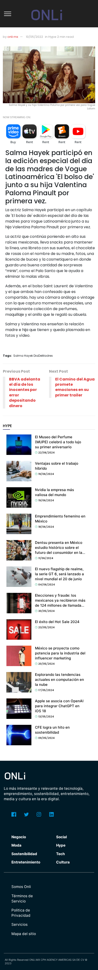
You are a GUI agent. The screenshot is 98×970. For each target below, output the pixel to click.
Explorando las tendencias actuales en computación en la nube (59, 679)
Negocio (18, 837)
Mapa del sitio (23, 933)
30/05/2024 (46, 611)
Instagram (39, 814)
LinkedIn (51, 814)
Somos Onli (21, 886)
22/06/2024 (46, 452)
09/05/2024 (46, 738)
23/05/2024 (46, 627)
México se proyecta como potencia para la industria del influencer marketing (60, 653)
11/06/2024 (45, 558)
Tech (60, 854)
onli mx (12, 36)
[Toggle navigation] (7, 14)
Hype (60, 845)
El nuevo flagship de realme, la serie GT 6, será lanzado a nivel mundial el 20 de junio (59, 574)
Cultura (63, 862)
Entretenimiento (25, 862)
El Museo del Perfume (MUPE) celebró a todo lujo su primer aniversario (58, 442)
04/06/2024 (46, 584)
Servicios (19, 924)
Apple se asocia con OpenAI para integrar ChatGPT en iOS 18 (59, 706)
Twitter (26, 814)
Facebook (13, 814)
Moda (16, 845)
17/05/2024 (46, 690)
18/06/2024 (46, 527)
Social (61, 837)
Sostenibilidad (24, 854)
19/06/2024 (46, 474)
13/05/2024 (46, 716)
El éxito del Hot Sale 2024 (57, 621)
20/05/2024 (46, 664)
